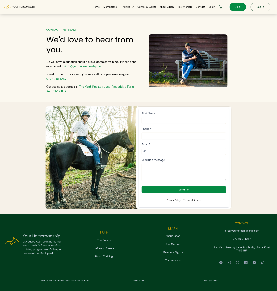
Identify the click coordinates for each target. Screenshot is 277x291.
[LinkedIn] (246, 262)
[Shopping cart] (220, 6)
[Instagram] (229, 262)
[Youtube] (254, 262)
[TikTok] (262, 262)
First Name (148, 113)
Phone (146, 129)
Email (146, 144)
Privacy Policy (174, 200)
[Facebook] (221, 262)
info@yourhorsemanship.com (84, 66)
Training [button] (126, 6)
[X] (237, 262)
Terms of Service (192, 200)
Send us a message (153, 160)
